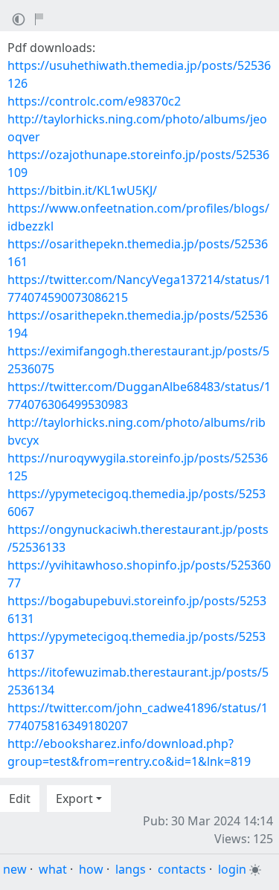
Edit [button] (20, 798)
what (53, 869)
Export (74, 798)
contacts (182, 869)
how (91, 869)
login (232, 869)
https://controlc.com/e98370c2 (94, 101)
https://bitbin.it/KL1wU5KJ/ (82, 190)
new (15, 869)
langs (130, 869)
